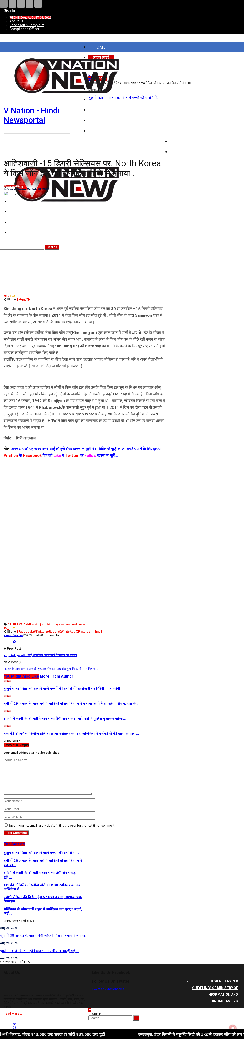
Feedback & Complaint (27, 25)
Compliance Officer (25, 29)
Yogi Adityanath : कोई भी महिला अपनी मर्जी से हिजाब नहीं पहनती (40, 655)
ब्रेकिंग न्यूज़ (19, 186)
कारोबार (181, 141)
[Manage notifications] (233, 1028)
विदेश (6, 186)
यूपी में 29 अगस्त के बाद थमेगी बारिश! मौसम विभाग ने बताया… (43, 935)
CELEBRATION (18, 624)
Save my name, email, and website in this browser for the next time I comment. (61, 825)
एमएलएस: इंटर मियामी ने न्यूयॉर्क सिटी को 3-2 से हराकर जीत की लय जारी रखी (169, 1034)
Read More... (13, 1013)
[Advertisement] (85, 492)
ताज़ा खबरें (11, 186)
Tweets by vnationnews (108, 989)
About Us (16, 21)
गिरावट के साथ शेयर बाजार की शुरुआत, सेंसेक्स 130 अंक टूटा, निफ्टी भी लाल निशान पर (51, 668)
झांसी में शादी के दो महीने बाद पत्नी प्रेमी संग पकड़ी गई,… (39, 950)
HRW (31, 624)
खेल (178, 151)
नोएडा (97, 110)
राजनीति (181, 130)
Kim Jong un (67, 624)
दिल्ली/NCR (102, 120)
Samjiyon (82, 624)
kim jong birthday (46, 624)
